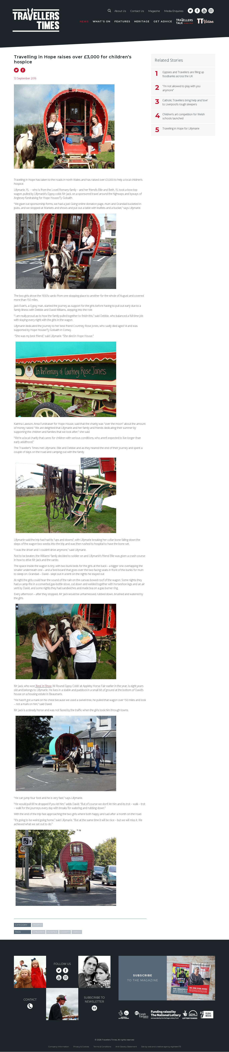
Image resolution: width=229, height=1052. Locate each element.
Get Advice (163, 21)
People (37, 925)
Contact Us (137, 11)
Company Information (58, 1046)
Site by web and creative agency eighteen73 (161, 1046)
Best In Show (43, 686)
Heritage (142, 21)
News (84, 21)
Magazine (154, 11)
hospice (52, 932)
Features (122, 21)
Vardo (77, 932)
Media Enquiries (173, 11)
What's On (101, 21)
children (38, 932)
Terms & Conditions (102, 1046)
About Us (120, 11)
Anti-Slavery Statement (126, 1046)
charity (65, 932)
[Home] (36, 20)
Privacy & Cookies (81, 1046)
